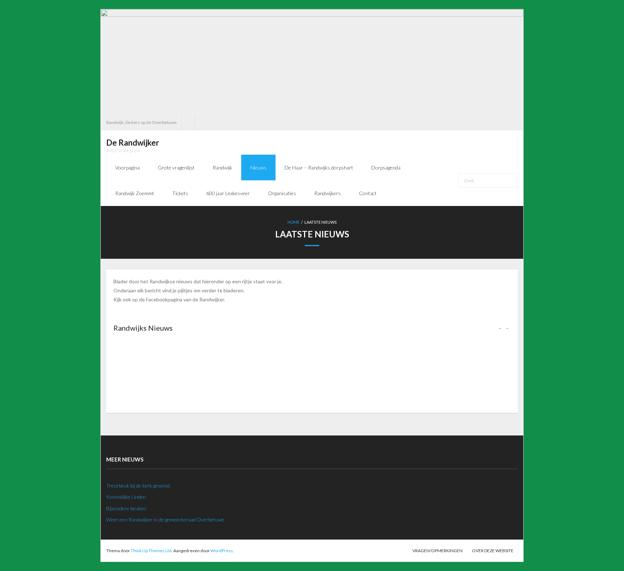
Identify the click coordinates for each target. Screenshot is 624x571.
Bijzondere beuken (126, 508)
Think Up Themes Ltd (151, 550)
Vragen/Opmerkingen (437, 550)
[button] (507, 327)
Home (293, 222)
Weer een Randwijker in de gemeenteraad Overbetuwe (165, 519)
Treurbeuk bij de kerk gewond (138, 485)
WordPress (222, 550)
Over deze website (493, 550)
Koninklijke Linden (126, 497)
